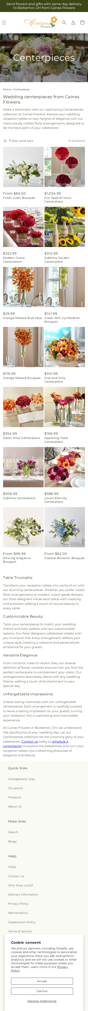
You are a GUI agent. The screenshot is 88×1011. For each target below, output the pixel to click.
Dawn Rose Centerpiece (21, 438)
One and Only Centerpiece (54, 379)
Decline (42, 991)
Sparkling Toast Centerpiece (56, 439)
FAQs (12, 867)
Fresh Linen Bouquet (19, 198)
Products (14, 797)
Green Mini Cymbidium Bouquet (62, 319)
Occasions (15, 788)
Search (13, 832)
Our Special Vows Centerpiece (57, 199)
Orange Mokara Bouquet (22, 378)
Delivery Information (23, 894)
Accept (42, 981)
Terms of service (20, 931)
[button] (64, 22)
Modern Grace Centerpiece (14, 259)
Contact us (29, 741)
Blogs (12, 841)
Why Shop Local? (20, 885)
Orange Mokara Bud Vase (22, 318)
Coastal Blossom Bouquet (64, 558)
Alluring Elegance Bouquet (16, 560)
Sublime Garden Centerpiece (56, 259)
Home (7, 89)
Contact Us (16, 876)
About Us (14, 806)
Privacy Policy (18, 903)
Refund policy (18, 913)
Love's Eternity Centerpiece (55, 500)
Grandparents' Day (21, 779)
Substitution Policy (22, 922)
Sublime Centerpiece (19, 498)
